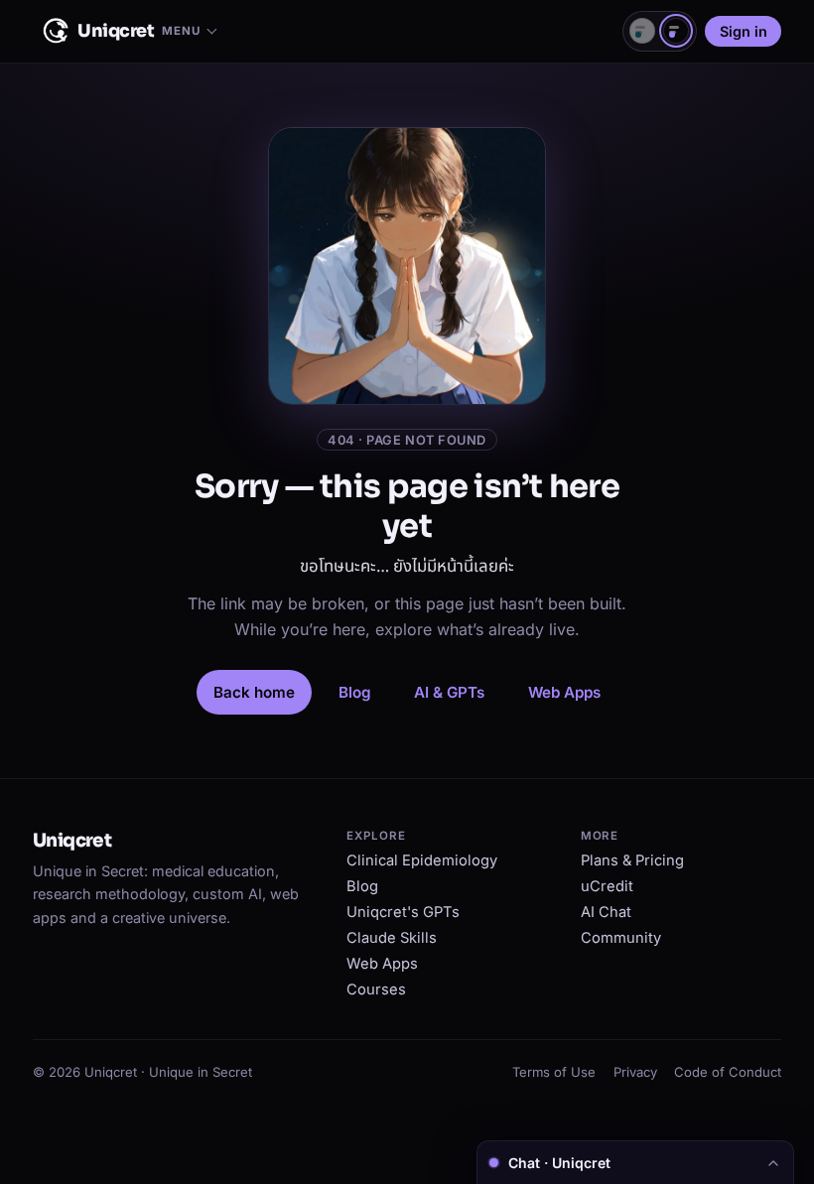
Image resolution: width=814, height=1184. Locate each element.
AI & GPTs (449, 692)
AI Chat (606, 912)
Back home (254, 692)
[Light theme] (642, 31)
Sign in (743, 31)
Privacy (635, 1072)
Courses (376, 989)
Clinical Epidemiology (421, 860)
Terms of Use (554, 1072)
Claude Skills (391, 938)
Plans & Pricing (632, 860)
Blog (355, 692)
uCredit (607, 886)
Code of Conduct (727, 1072)
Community (621, 938)
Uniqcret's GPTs (403, 912)
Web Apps (564, 692)
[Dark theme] (676, 31)
